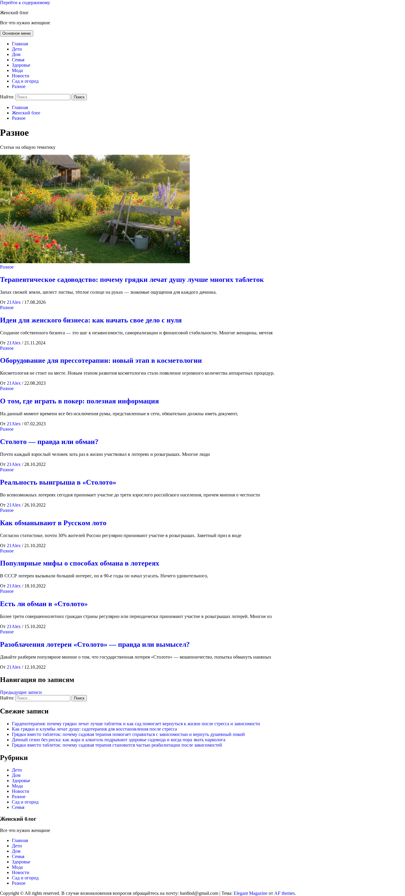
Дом (16, 54)
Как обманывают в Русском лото (53, 523)
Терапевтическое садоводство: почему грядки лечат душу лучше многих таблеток (132, 279)
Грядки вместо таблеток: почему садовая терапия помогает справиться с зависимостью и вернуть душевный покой (128, 734)
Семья (18, 59)
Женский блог (14, 12)
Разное (18, 86)
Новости (20, 75)
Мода (17, 70)
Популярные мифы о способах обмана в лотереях (79, 563)
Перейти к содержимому (25, 2)
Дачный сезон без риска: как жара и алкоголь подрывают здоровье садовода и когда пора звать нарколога (118, 739)
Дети (17, 49)
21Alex (14, 302)
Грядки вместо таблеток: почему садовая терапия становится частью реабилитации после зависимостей (117, 745)
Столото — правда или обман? (49, 441)
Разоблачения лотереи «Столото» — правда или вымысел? (95, 644)
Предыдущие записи (21, 692)
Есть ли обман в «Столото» (44, 604)
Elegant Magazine (250, 893)
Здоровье (21, 65)
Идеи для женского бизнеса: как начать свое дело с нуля (91, 320)
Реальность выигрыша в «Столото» (58, 482)
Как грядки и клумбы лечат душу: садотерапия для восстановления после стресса (94, 729)
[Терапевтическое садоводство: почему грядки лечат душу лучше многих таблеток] (95, 261)
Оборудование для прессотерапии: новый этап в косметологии (101, 360)
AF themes (284, 893)
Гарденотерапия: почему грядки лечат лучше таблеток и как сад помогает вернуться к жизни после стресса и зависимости (136, 723)
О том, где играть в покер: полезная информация (79, 401)
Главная (20, 43)
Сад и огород (25, 81)
